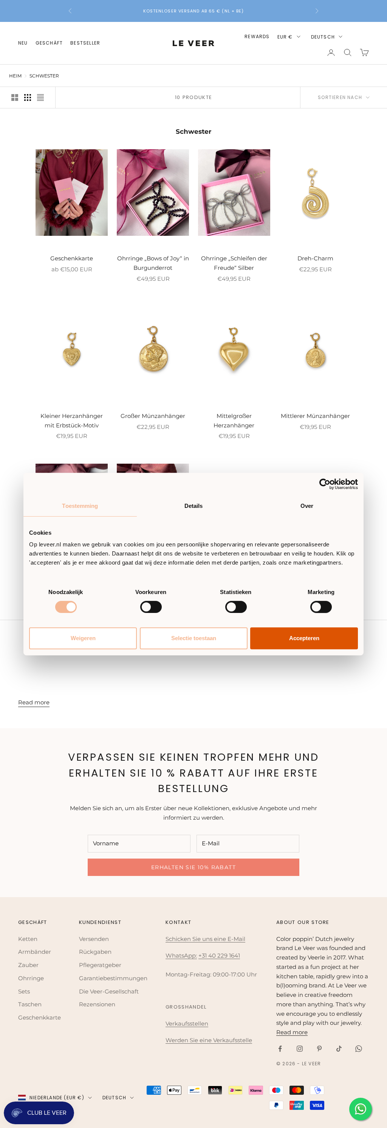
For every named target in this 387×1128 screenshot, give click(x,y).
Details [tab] (193, 506)
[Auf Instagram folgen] (299, 1048)
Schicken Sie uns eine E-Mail (205, 938)
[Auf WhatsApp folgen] (358, 1048)
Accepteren (304, 638)
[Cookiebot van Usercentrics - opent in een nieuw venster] (325, 484)
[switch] (151, 607)
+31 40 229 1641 (219, 955)
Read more (34, 702)
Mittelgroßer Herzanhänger (234, 420)
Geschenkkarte (71, 258)
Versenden (94, 938)
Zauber (28, 965)
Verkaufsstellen (187, 1023)
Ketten (27, 938)
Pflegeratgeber (100, 965)
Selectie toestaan (193, 638)
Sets (24, 991)
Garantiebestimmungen (113, 978)
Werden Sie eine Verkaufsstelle (209, 1040)
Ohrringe (31, 978)
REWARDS (257, 36)
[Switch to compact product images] (40, 97)
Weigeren (83, 638)
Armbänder (34, 951)
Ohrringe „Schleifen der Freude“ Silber (234, 263)
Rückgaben (95, 951)
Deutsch (323, 37)
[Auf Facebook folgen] (280, 1048)
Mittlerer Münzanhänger (315, 415)
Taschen (30, 1004)
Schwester (44, 76)
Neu (23, 43)
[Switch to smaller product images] (27, 97)
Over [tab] (306, 506)
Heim (15, 76)
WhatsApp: (181, 955)
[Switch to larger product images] (14, 97)
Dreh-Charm (315, 258)
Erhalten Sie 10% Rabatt (193, 867)
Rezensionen (97, 1004)
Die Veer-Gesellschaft (109, 991)
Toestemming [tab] (80, 506)
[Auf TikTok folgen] (339, 1048)
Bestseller (85, 43)
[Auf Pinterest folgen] (319, 1048)
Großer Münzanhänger (153, 415)
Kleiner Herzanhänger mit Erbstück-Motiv (71, 420)
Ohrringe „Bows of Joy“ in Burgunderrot (153, 263)
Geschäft (49, 43)
